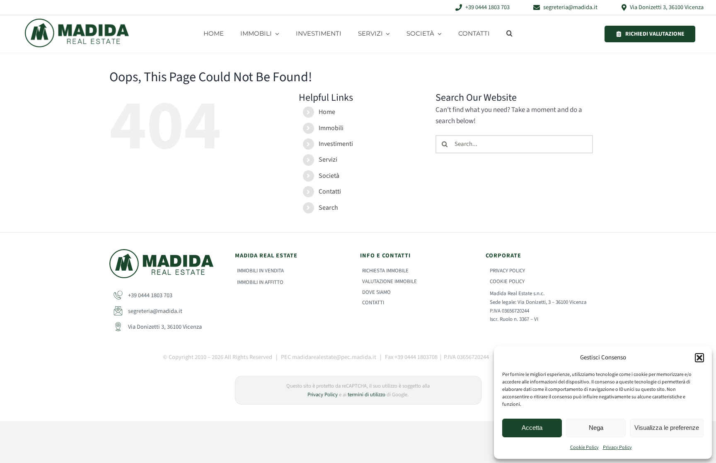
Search (328, 207)
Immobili (331, 128)
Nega (596, 427)
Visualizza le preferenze (666, 427)
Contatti (330, 191)
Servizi (328, 159)
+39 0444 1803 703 (149, 295)
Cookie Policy (584, 447)
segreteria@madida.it (154, 311)
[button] (699, 358)
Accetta (532, 427)
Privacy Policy (617, 447)
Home (327, 111)
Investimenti (336, 143)
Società (329, 175)
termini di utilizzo (366, 394)
